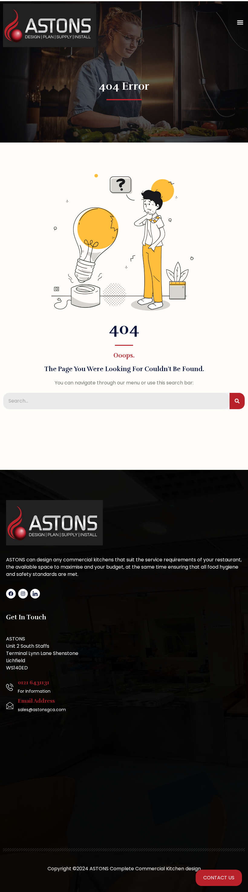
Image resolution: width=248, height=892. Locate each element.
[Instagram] (23, 593)
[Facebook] (11, 593)
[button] (240, 22)
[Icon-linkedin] (35, 593)
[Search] (237, 401)
